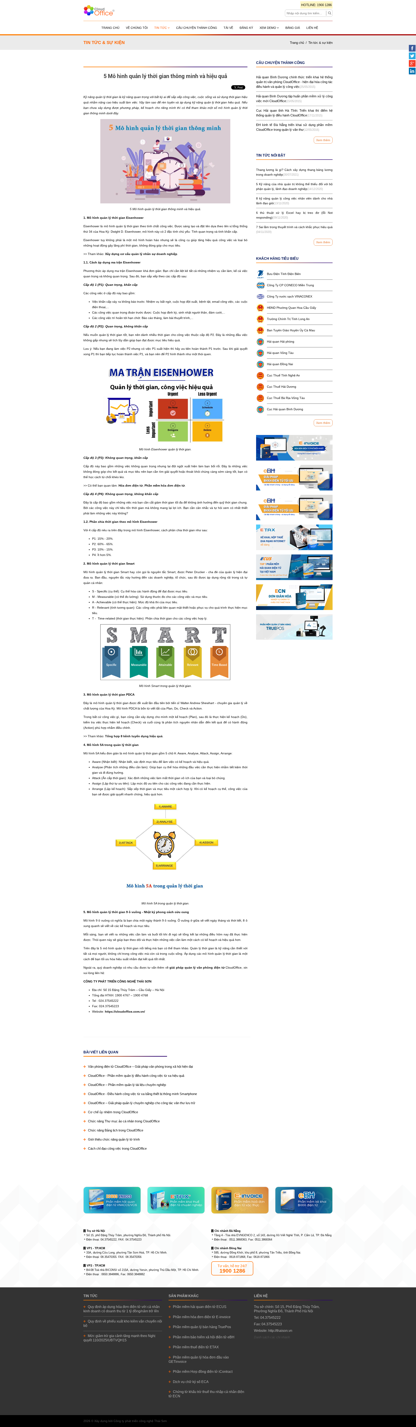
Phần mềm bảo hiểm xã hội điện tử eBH (203, 1337)
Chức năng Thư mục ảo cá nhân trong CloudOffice (124, 1121)
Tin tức (161, 27)
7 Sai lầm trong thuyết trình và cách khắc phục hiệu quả (294, 229)
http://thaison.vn (280, 1330)
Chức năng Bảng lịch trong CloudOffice (115, 1130)
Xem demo (268, 27)
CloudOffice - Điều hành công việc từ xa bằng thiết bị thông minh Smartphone (142, 1094)
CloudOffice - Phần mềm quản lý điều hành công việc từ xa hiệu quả (136, 1075)
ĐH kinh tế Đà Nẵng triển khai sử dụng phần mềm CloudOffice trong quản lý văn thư (294, 127)
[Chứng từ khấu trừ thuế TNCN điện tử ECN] (294, 597)
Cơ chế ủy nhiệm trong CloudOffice (113, 1112)
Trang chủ (110, 27)
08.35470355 (109, 1257)
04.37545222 (109, 1239)
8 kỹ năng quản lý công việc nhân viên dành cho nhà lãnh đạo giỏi (294, 201)
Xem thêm (323, 140)
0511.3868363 (238, 1239)
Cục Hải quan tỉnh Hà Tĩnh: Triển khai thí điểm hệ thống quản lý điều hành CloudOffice (294, 113)
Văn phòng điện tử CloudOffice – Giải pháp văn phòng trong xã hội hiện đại (140, 1066)
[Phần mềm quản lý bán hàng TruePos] (294, 627)
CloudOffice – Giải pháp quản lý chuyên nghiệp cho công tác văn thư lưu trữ (141, 1103)
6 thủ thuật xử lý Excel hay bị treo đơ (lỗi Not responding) (294, 215)
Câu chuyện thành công (196, 27)
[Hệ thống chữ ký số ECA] (294, 507)
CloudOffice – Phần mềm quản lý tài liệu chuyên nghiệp (127, 1085)
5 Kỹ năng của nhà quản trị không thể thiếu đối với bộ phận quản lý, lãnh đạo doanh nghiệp (294, 186)
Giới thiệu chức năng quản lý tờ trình (114, 1139)
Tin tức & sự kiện (320, 42)
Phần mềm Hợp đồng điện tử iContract (202, 1371)
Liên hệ (312, 27)
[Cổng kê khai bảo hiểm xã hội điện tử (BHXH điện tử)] (294, 477)
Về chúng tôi (137, 27)
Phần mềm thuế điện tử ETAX (196, 1347)
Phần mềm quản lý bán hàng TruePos (202, 1327)
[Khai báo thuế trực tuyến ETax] (294, 537)
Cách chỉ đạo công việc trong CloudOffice (117, 1148)
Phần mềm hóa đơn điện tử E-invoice (202, 1317)
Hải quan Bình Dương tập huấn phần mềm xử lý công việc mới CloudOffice (294, 98)
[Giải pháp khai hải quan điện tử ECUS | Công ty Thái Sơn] (294, 567)
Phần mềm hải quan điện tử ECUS (199, 1307)
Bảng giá (292, 27)
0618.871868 (237, 1257)
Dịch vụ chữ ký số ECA (191, 1382)
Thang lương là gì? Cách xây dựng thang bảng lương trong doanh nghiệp (294, 172)
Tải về (228, 27)
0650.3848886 (110, 1274)
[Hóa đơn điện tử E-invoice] (294, 448)
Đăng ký (246, 27)
